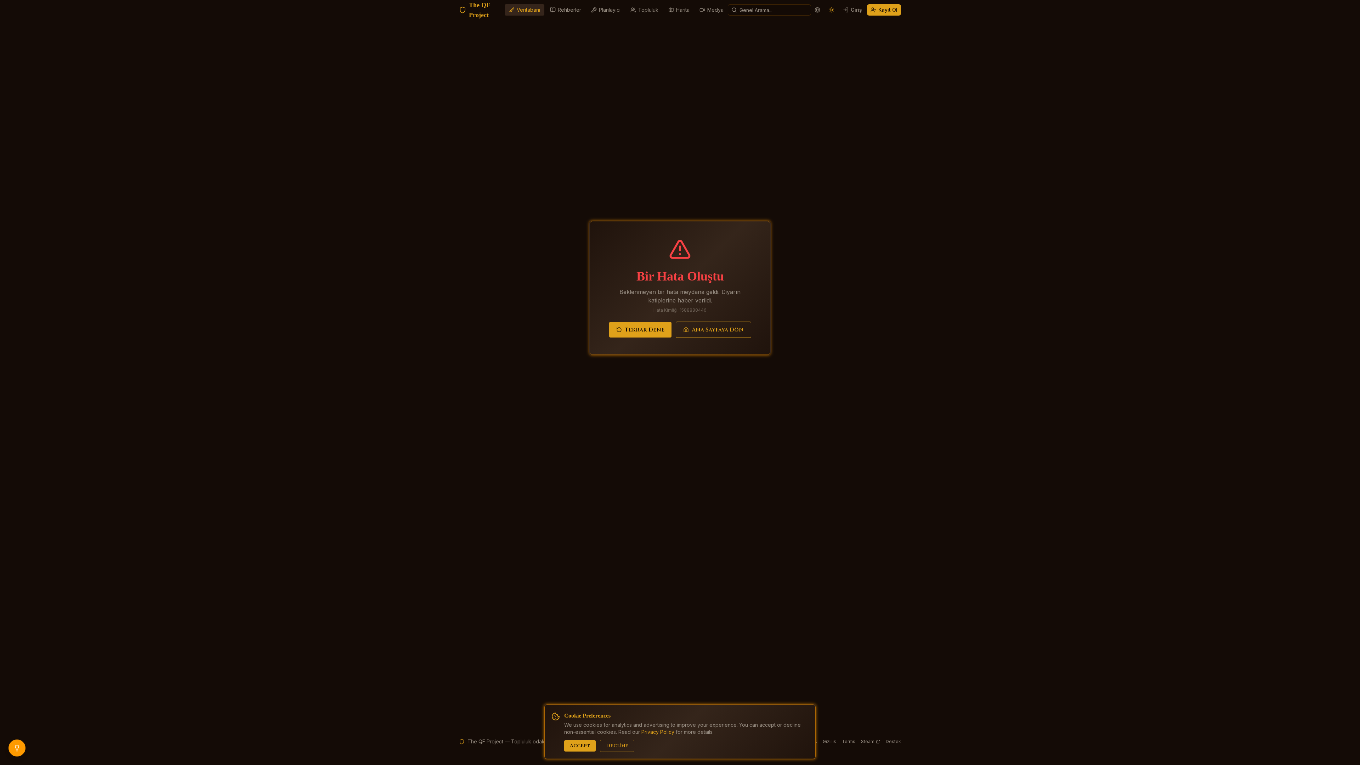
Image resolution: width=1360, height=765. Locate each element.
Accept (580, 745)
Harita (683, 10)
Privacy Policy (657, 732)
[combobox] (769, 10)
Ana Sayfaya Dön (718, 330)
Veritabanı (528, 10)
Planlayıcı (609, 10)
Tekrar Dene (644, 330)
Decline (617, 745)
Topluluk (648, 10)
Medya (715, 10)
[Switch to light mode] (831, 10)
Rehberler (569, 10)
